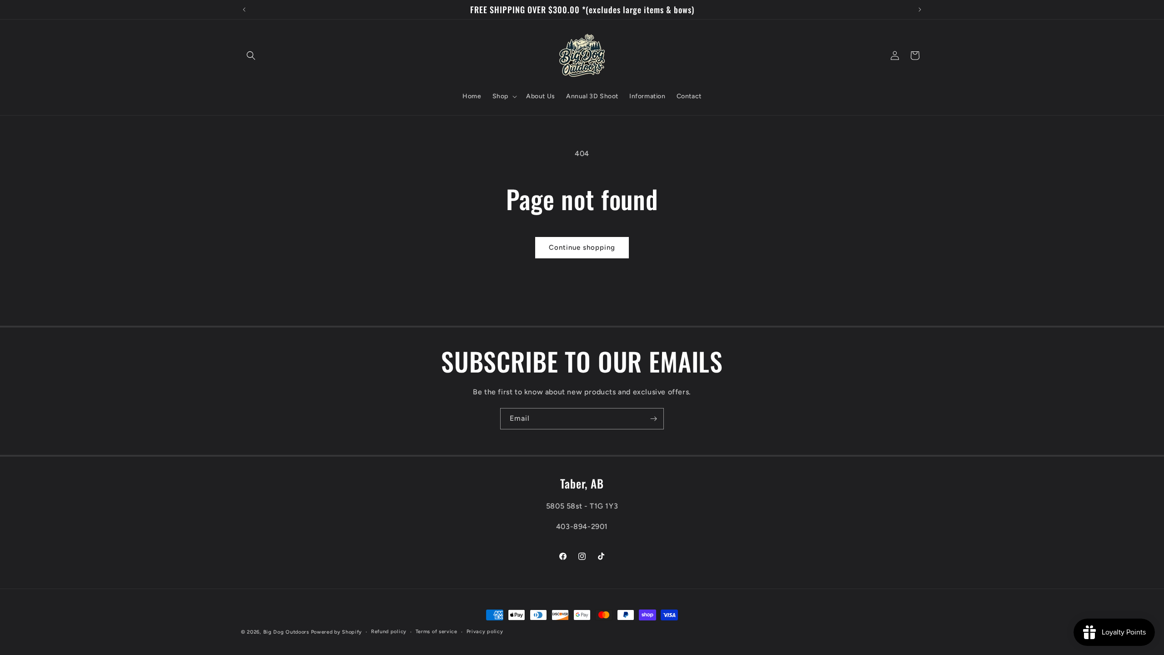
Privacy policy (485, 632)
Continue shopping (582, 247)
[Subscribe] (653, 418)
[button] (251, 55)
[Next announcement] (920, 9)
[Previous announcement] (244, 9)
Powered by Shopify (336, 632)
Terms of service (436, 632)
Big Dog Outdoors (286, 632)
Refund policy (388, 632)
